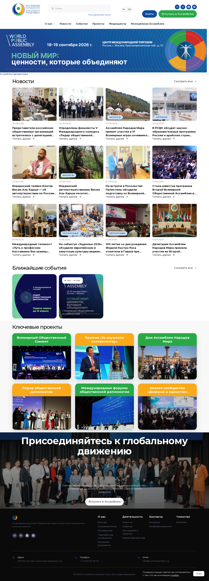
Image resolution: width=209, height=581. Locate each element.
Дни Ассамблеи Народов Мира (167, 339)
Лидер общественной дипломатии (41, 390)
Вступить (181, 522)
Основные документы (104, 543)
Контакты (154, 522)
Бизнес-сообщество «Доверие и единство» (167, 390)
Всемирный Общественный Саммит (41, 339)
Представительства (133, 538)
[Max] (194, 7)
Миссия (102, 522)
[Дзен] (188, 7)
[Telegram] (177, 7)
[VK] (183, 7)
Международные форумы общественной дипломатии (104, 390)
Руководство (105, 530)
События (127, 526)
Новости (127, 522)
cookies (175, 575)
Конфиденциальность (160, 526)
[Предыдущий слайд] (26, 51)
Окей (199, 573)
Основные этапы (107, 526)
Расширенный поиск (99, 14)
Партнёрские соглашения (105, 536)
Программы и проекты (130, 532)
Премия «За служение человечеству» (104, 339)
